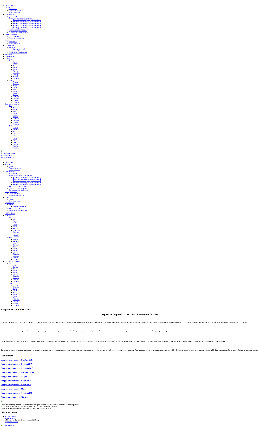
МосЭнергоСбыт (15, 51)
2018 (10, 80)
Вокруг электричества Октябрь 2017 (17, 368)
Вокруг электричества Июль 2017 (16, 381)
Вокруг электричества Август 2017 (16, 376)
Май (14, 65)
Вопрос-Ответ (10, 56)
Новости (8, 58)
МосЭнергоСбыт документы (19, 29)
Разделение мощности (16, 38)
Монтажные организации (18, 53)
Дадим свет (9, 5)
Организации (9, 45)
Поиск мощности (15, 36)
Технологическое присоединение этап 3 (27, 23)
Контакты (8, 54)
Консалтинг (13, 9)
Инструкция (13, 16)
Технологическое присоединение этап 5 (27, 27)
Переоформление (11, 34)
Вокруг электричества (12, 104)
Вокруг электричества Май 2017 (15, 389)
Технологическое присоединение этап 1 (27, 20)
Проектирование (15, 10)
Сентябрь (16, 73)
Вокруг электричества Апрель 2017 (16, 393)
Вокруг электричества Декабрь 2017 (17, 360)
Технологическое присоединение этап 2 (27, 21)
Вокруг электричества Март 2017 (15, 397)
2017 (10, 60)
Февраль (16, 84)
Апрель (15, 64)
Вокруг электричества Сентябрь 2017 (17, 372)
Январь (15, 82)
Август (15, 71)
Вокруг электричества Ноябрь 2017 (16, 364)
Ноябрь (15, 76)
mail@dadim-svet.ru (7, 157)
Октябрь (16, 75)
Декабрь (16, 78)
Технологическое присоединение (20, 18)
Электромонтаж (14, 12)
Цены (7, 40)
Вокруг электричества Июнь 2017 (16, 385)
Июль (15, 69)
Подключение (10, 14)
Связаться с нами (9, 153)
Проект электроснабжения (18, 31)
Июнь (15, 67)
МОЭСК (12, 47)
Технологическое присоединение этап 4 (27, 25)
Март (15, 62)
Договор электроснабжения (18, 32)
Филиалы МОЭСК (19, 49)
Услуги (7, 7)
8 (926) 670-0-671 (7, 155)
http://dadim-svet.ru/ (11, 422)
